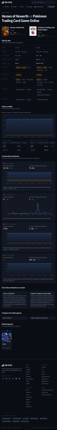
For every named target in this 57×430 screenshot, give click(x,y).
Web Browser (40, 70)
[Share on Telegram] (16, 378)
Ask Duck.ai (25, 421)
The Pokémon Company (42, 99)
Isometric (18, 75)
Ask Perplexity (7, 421)
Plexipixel (39, 92)
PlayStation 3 (45, 381)
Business (28, 399)
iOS (46, 70)
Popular (15, 6)
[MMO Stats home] (7, 2)
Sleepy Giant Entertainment (43, 95)
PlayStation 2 (45, 379)
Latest (22, 6)
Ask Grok (27, 418)
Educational (29, 406)
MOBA (24, 82)
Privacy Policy (46, 427)
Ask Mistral (44, 418)
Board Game (40, 82)
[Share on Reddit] (6, 378)
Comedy (28, 402)
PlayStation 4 (45, 383)
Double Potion (17, 427)
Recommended (40, 6)
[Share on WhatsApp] (13, 378)
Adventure (45, 79)
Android (50, 67)
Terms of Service (36, 427)
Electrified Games (41, 89)
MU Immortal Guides (46, 394)
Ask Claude (35, 418)
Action (23, 79)
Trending (6, 6)
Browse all (51, 6)
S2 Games (28, 89)
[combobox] (14, 318)
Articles (28, 383)
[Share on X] (3, 378)
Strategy (51, 82)
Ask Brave (17, 421)
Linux (29, 67)
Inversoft (49, 89)
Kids (46, 82)
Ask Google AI (17, 418)
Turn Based (39, 85)
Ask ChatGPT (7, 418)
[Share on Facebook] (9, 378)
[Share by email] (19, 378)
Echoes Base (45, 392)
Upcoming (29, 6)
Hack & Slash (30, 79)
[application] (28, 126)
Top (54, 427)
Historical (18, 82)
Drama (27, 404)
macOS (24, 67)
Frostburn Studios (20, 89)
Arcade (27, 394)
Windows (18, 67)
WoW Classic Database (47, 390)
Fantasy (18, 79)
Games (27, 381)
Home (27, 367)
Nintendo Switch (45, 376)
